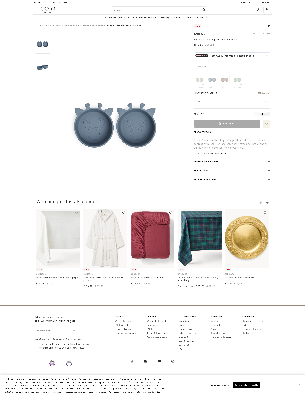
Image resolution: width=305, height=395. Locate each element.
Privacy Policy (217, 329)
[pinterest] (173, 361)
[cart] (266, 9)
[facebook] (146, 361)
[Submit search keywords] (203, 9)
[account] (258, 9)
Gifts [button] (122, 17)
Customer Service (188, 316)
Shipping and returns (205, 179)
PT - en (37, 2)
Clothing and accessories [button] (143, 17)
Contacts (183, 325)
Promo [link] (187, 17)
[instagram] (132, 361)
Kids (67, 25)
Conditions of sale (187, 341)
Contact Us (247, 333)
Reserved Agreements (125, 333)
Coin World (216, 316)
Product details (202, 132)
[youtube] (159, 361)
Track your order (186, 329)
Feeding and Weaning (94, 25)
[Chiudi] (299, 384)
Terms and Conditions (253, 329)
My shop (266, 2)
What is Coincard (123, 321)
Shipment (183, 337)
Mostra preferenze (219, 385)
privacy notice (66, 343)
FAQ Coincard (121, 325)
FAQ (180, 349)
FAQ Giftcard (153, 329)
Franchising (248, 316)
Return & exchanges (188, 333)
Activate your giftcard (157, 337)
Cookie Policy (185, 345)
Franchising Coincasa (221, 337)
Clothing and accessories (49, 25)
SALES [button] (102, 17)
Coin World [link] (200, 17)
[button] (262, 203)
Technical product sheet (207, 161)
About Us (215, 321)
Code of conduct (218, 333)
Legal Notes (216, 325)
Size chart (265, 93)
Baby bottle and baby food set (124, 25)
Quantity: (199, 114)
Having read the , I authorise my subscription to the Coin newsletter (64, 345)
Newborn (76, 25)
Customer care (60, 2)
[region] (152, 385)
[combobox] (159, 9)
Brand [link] (176, 17)
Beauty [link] (165, 17)
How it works (153, 325)
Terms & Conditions (156, 333)
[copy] (269, 26)
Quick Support (185, 321)
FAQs (244, 325)
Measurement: (205, 93)
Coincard (245, 2)
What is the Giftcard (156, 321)
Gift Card (151, 316)
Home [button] (112, 17)
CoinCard (119, 316)
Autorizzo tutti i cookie (246, 385)
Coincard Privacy (123, 329)
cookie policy (154, 391)
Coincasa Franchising (252, 321)
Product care (201, 170)
